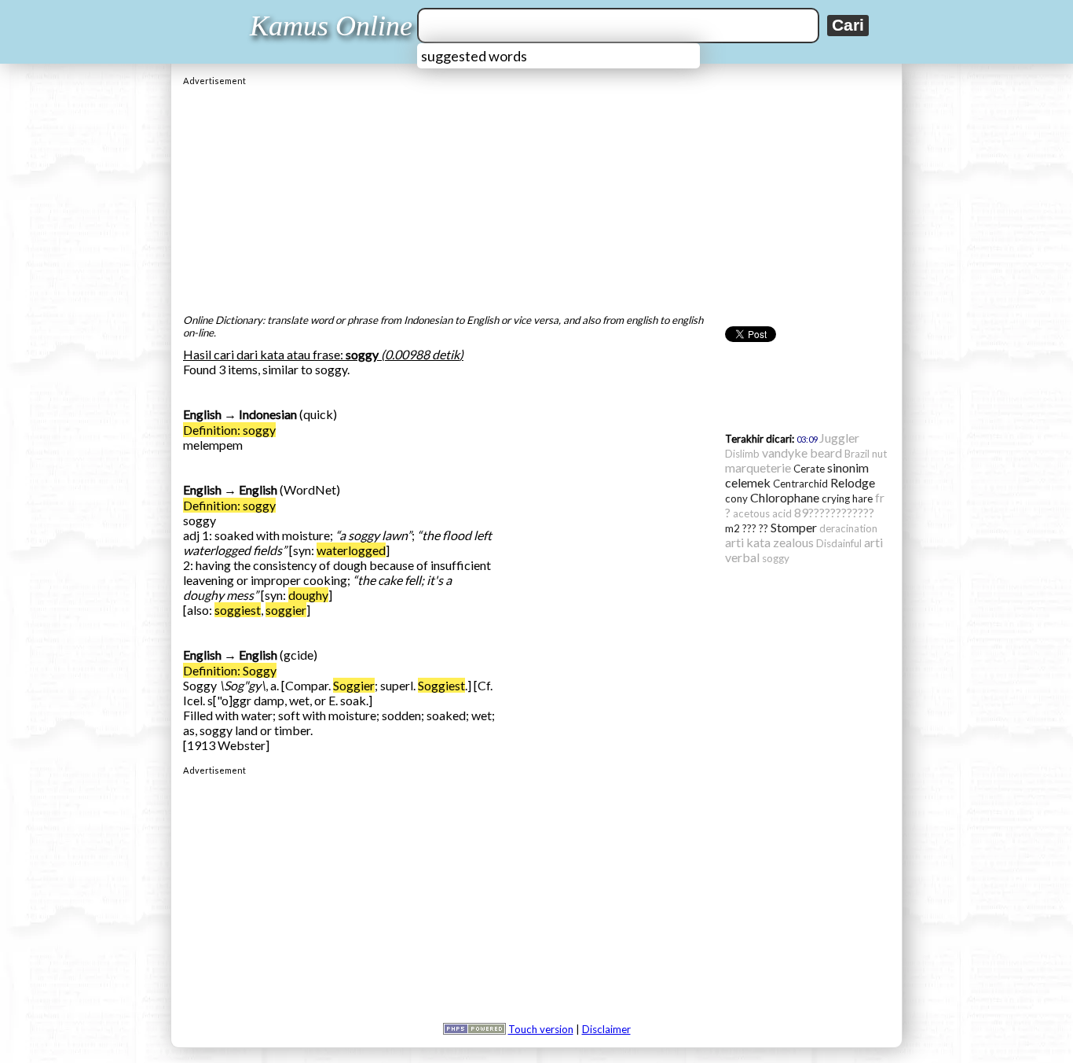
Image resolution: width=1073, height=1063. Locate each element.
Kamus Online (331, 26)
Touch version (540, 1029)
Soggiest (441, 685)
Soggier (354, 685)
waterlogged (351, 550)
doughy (308, 594)
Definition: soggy (229, 429)
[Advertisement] (536, 196)
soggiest (237, 609)
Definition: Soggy (229, 670)
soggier (286, 609)
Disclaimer (606, 1029)
